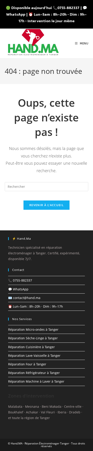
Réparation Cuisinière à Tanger (31, 347)
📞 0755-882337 (20, 280)
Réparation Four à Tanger (27, 364)
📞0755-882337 (66, 7)
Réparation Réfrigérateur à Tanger (34, 373)
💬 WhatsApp (18, 289)
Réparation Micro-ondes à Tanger (33, 329)
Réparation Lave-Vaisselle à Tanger (34, 355)
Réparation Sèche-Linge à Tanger (33, 338)
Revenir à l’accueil (46, 205)
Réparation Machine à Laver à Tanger (36, 381)
